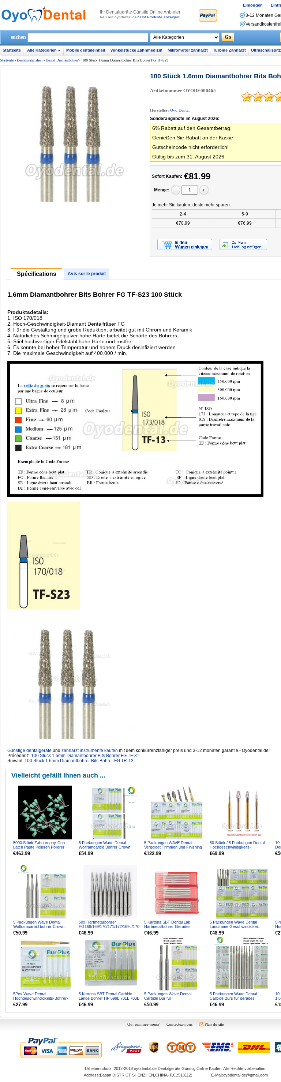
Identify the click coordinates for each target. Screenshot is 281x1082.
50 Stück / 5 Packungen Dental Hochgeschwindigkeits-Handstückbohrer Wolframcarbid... (240, 847)
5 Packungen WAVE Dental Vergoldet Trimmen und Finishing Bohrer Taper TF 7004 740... (173, 847)
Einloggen (253, 5)
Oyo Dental (180, 110)
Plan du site (214, 1024)
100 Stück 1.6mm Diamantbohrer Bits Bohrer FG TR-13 (79, 760)
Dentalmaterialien (29, 60)
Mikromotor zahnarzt (188, 50)
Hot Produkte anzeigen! (160, 17)
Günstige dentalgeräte (29, 750)
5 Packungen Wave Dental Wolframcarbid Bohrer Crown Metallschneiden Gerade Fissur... (108, 847)
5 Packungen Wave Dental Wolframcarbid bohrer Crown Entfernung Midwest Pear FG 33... (43, 926)
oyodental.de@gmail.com (245, 1075)
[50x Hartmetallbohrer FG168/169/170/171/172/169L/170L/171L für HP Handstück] (110, 892)
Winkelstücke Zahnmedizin (136, 50)
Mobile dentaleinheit (85, 50)
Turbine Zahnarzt (229, 50)
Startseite (12, 50)
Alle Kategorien (42, 50)
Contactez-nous (179, 1024)
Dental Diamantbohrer (62, 60)
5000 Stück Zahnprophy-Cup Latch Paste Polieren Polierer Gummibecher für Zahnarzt (39, 847)
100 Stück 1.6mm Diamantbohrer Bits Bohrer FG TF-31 (85, 755)
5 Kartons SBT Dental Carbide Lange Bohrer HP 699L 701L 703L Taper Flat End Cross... (109, 998)
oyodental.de (145, 1068)
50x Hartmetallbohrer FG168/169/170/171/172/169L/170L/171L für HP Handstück (109, 926)
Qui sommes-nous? (143, 1024)
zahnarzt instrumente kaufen (89, 750)
